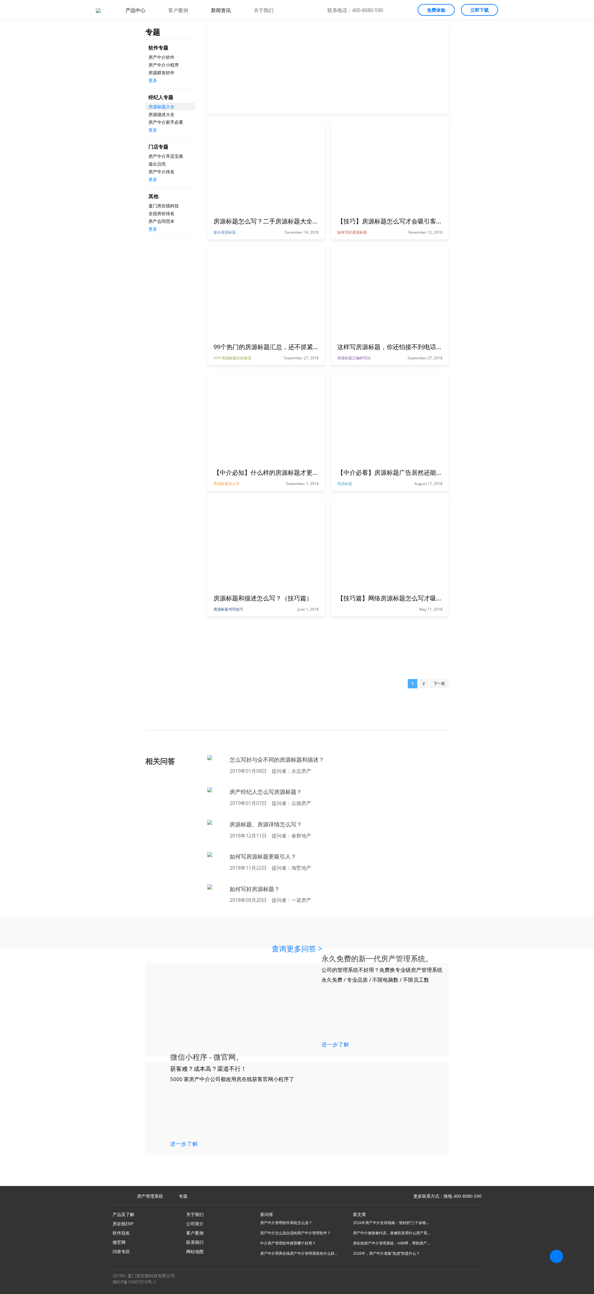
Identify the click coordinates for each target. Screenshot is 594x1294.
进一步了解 (335, 1044)
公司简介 (195, 1224)
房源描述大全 (161, 114)
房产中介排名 (161, 172)
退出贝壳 (157, 164)
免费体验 (436, 10)
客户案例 (178, 10)
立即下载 (479, 10)
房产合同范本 (161, 221)
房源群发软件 (161, 73)
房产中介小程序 (163, 65)
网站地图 (195, 1251)
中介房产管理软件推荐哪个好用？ (288, 1243)
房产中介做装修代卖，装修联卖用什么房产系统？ (391, 1233)
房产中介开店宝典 (165, 156)
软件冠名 (121, 1233)
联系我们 (195, 1242)
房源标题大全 (161, 107)
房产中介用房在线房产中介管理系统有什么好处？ (299, 1253)
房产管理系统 (150, 1196)
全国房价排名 (161, 213)
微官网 (119, 1242)
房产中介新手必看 (165, 122)
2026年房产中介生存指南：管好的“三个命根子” (391, 1222)
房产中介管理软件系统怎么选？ (286, 1222)
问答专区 (121, 1251)
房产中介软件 (161, 57)
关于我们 (263, 10)
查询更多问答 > (297, 948)
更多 (152, 80)
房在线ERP (123, 1224)
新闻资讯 (221, 10)
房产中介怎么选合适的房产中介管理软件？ (295, 1233)
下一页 (439, 683)
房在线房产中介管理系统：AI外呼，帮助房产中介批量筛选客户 (391, 1243)
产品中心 (135, 10)
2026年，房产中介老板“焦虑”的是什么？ (386, 1253)
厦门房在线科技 (163, 206)
